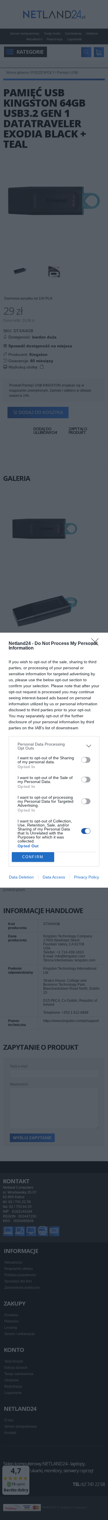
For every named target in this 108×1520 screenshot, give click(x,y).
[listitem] (54, 746)
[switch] (85, 760)
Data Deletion (21, 877)
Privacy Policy (86, 877)
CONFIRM (32, 857)
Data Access (54, 877)
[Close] (96, 643)
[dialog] (54, 760)
